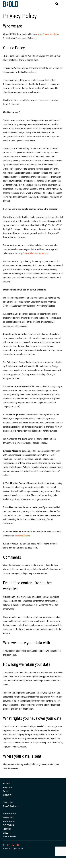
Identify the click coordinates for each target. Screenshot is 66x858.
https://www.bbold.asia (48, 34)
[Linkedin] (13, 845)
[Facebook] (3, 845)
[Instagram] (8, 845)
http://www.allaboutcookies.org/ (34, 253)
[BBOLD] (10, 4)
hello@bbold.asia (22, 535)
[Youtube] (17, 845)
